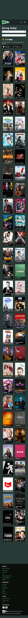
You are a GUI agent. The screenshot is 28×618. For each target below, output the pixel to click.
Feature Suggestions (7, 575)
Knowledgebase (6, 577)
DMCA (3, 602)
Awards (4, 586)
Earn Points (5, 570)
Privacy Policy (5, 600)
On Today (4, 584)
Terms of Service (6, 598)
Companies (4, 588)
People (4, 591)
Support (4, 579)
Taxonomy (4, 593)
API (3, 574)
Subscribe (4, 572)
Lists (3, 590)
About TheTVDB (6, 568)
